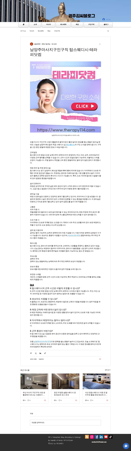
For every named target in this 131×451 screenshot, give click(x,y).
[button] (108, 31)
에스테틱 (41, 31)
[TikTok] (110, 437)
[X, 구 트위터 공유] (36, 353)
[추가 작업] (100, 44)
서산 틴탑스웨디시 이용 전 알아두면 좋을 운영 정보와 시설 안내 (96, 394)
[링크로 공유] (45, 353)
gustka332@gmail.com (99, 442)
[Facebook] (96, 437)
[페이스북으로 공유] (31, 353)
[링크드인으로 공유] (40, 353)
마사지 (32, 31)
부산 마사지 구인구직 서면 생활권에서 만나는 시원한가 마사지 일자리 (34, 394)
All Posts (23, 31)
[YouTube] (106, 437)
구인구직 (57, 31)
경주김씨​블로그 (81, 16)
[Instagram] (92, 437)
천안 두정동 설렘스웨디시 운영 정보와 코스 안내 (65, 394)
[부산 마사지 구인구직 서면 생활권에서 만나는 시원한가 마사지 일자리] (34, 381)
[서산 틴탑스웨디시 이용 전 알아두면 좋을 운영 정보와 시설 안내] (96, 381)
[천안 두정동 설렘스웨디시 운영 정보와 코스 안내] (65, 381)
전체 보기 (108, 370)
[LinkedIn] (101, 437)
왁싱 (48, 31)
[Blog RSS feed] (87, 437)
